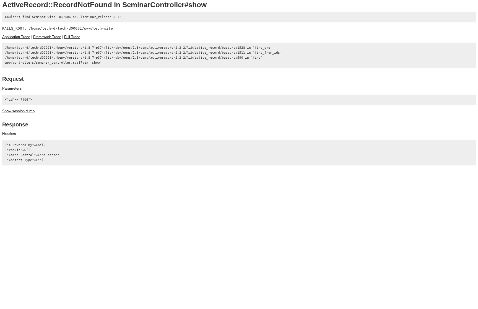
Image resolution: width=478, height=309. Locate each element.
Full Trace (72, 37)
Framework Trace (47, 37)
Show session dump (18, 111)
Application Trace (16, 37)
